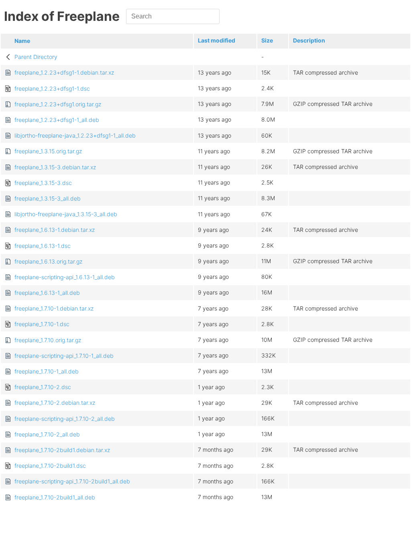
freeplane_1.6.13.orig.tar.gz (48, 261)
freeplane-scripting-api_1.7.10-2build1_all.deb (72, 481)
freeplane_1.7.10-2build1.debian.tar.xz (62, 450)
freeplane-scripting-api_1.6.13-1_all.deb (64, 277)
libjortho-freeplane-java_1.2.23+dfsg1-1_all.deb (75, 135)
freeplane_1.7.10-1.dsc (41, 324)
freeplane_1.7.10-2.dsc (42, 387)
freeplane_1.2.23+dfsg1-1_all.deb (56, 119)
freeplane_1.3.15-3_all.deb (47, 198)
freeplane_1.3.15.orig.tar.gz (48, 151)
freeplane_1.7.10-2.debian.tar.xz (54, 402)
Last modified (216, 40)
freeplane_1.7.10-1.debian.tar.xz (54, 308)
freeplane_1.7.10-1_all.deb (46, 371)
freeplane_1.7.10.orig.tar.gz (47, 340)
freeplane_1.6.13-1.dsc (42, 245)
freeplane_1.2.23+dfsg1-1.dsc (52, 88)
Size (267, 40)
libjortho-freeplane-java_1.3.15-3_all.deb (65, 214)
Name (22, 40)
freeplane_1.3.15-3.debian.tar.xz (55, 167)
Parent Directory (35, 56)
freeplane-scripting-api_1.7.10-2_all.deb (64, 418)
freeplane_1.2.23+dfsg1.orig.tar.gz (57, 104)
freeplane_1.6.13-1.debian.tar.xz (54, 229)
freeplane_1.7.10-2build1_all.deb (54, 497)
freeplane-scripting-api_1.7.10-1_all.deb (64, 355)
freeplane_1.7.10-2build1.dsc (50, 465)
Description (309, 40)
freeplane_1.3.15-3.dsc (43, 182)
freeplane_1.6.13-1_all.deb (47, 292)
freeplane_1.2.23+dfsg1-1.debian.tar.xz (64, 72)
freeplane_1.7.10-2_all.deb (47, 434)
